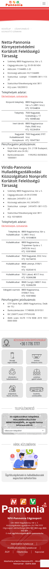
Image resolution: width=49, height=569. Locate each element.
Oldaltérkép (22, 551)
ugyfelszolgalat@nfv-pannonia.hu (27, 533)
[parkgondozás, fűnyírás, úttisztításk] (12, 390)
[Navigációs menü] (43, 3)
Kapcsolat (39, 551)
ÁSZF (7, 551)
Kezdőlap (6, 29)
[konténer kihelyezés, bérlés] (36, 357)
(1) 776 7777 (37, 525)
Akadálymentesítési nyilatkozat (22, 547)
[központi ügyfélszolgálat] (24, 343)
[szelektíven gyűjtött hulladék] (36, 373)
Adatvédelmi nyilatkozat (22, 543)
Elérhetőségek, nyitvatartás (15, 96)
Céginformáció (22, 29)
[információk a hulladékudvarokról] (12, 373)
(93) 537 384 (32, 528)
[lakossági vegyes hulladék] (12, 357)
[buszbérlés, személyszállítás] (36, 390)
